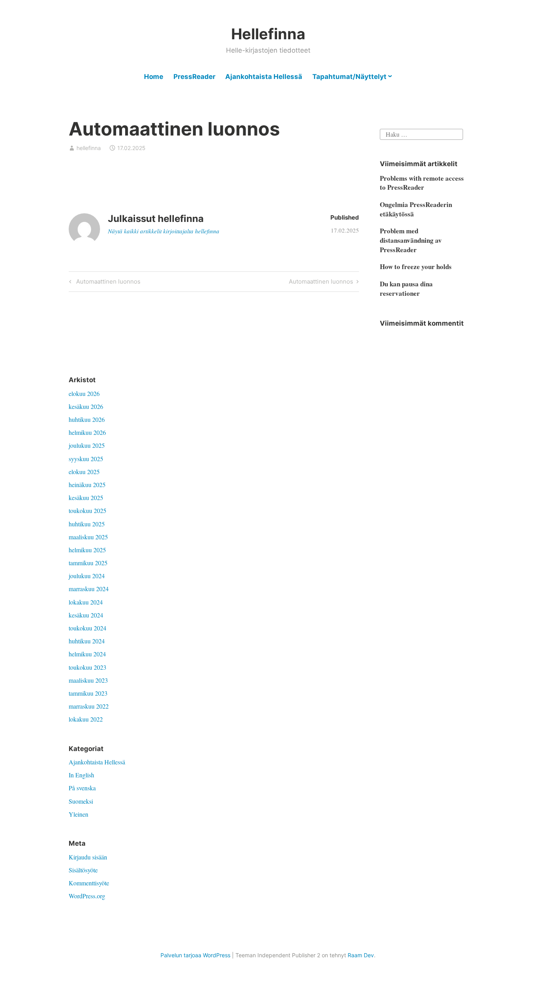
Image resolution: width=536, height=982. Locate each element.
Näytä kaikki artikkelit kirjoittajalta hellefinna (163, 231)
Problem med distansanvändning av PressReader (411, 240)
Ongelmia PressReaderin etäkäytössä (416, 209)
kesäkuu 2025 (86, 497)
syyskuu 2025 (86, 458)
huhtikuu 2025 (87, 524)
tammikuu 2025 (88, 563)
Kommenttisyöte (89, 883)
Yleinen (78, 814)
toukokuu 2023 (87, 667)
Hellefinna (268, 34)
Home (153, 77)
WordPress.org (87, 896)
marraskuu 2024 (89, 588)
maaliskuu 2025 (88, 537)
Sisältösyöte (83, 870)
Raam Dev (361, 955)
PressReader (194, 77)
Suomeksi (81, 801)
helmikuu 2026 (87, 432)
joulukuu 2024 (87, 576)
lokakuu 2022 (86, 719)
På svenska (82, 788)
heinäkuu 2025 (87, 484)
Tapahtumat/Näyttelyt (349, 77)
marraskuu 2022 (89, 706)
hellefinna (89, 148)
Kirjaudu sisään (88, 857)
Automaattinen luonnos (107, 282)
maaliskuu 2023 (88, 680)
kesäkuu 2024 (86, 615)
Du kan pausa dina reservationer (406, 288)
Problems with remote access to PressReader (422, 182)
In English (81, 775)
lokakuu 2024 (86, 602)
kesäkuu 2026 (86, 406)
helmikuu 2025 (87, 550)
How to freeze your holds (416, 266)
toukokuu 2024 (87, 628)
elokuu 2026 (84, 393)
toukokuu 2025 (87, 510)
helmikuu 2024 (87, 654)
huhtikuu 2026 (87, 419)
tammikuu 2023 (88, 693)
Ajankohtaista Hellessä (263, 77)
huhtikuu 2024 (87, 641)
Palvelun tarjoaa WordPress (195, 955)
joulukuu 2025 (87, 445)
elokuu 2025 (84, 471)
